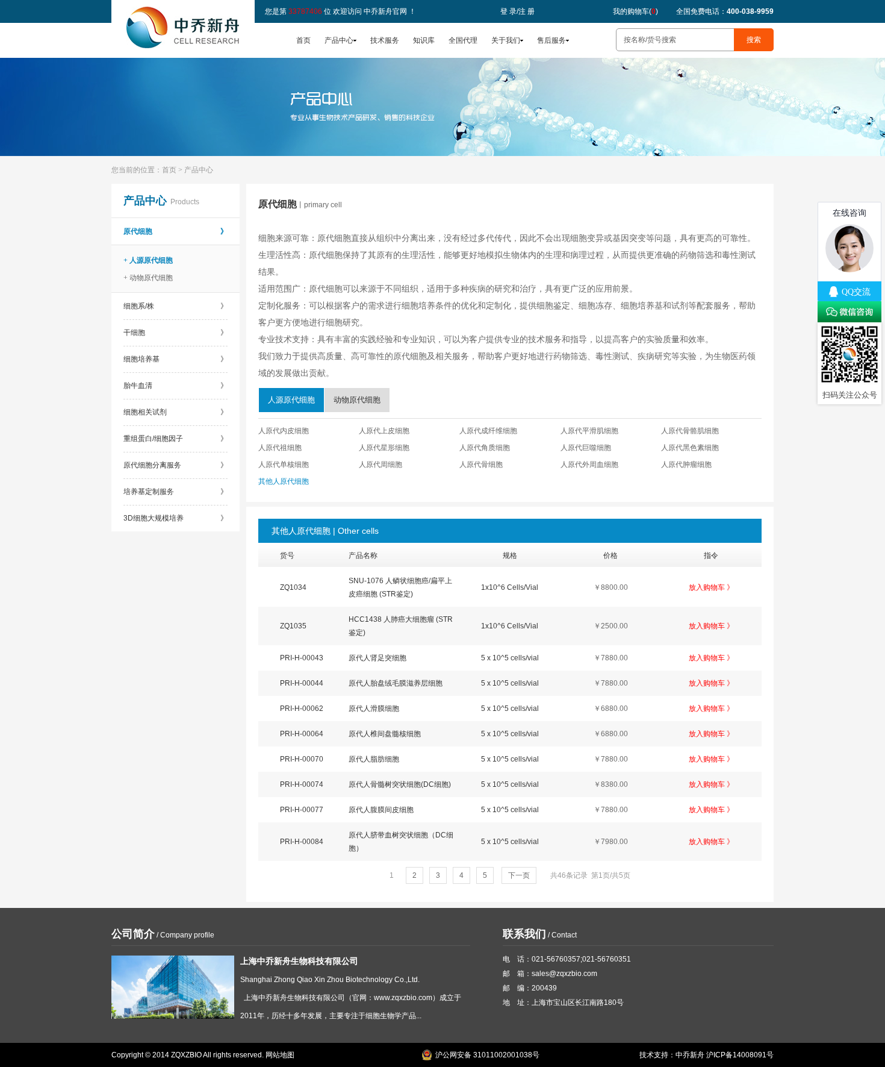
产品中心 (338, 40)
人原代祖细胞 (280, 447)
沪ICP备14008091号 (740, 1055)
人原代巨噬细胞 (585, 447)
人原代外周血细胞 (589, 464)
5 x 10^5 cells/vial (510, 658)
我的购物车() (635, 11)
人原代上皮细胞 (384, 431)
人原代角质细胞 (484, 447)
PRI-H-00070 (301, 759)
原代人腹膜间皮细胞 (381, 810)
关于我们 (505, 40)
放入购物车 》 (711, 587)
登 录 (508, 11)
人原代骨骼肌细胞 (690, 431)
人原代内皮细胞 (283, 431)
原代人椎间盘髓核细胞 (385, 734)
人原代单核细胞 (283, 464)
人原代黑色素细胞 (690, 447)
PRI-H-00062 (301, 708)
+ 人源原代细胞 (148, 260)
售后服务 (551, 40)
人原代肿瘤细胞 (686, 464)
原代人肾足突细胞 (377, 658)
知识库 (424, 40)
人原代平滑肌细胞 (589, 431)
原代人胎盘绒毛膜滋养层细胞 (395, 683)
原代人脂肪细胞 (374, 759)
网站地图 (280, 1055)
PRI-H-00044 (301, 683)
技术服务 (384, 40)
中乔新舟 (689, 1055)
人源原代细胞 (291, 399)
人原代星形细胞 (384, 447)
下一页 (519, 875)
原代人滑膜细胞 (374, 708)
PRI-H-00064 (301, 734)
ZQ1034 (293, 587)
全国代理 (463, 40)
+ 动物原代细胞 (148, 278)
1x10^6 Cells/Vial (509, 587)
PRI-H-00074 (301, 784)
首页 (303, 40)
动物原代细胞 (357, 399)
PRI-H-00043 (301, 658)
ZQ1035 (293, 626)
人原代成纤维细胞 (488, 431)
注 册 (526, 11)
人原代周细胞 (380, 464)
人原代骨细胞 (481, 464)
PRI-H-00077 (301, 810)
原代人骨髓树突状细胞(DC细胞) (400, 784)
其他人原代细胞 (283, 481)
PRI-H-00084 (301, 841)
